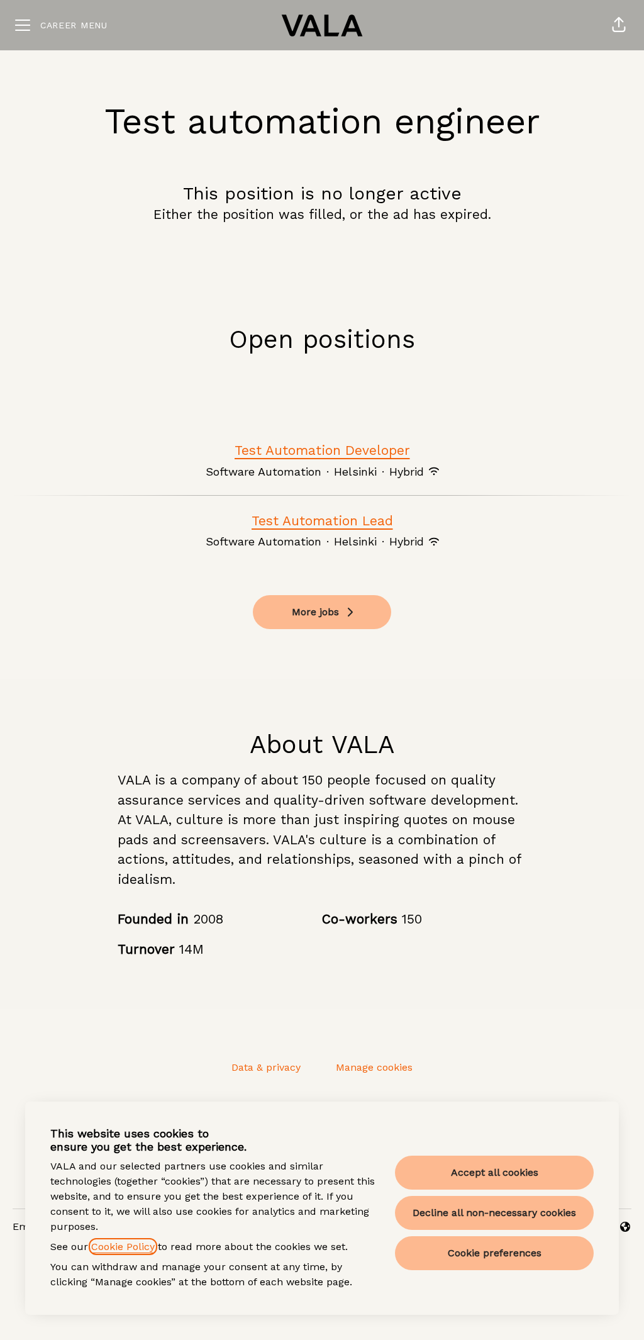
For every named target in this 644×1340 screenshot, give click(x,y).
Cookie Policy (123, 1247)
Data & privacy (266, 1067)
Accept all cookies (494, 1172)
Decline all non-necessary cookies (494, 1213)
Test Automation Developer (322, 450)
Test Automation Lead (322, 520)
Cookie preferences (494, 1253)
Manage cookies (374, 1067)
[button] (618, 25)
